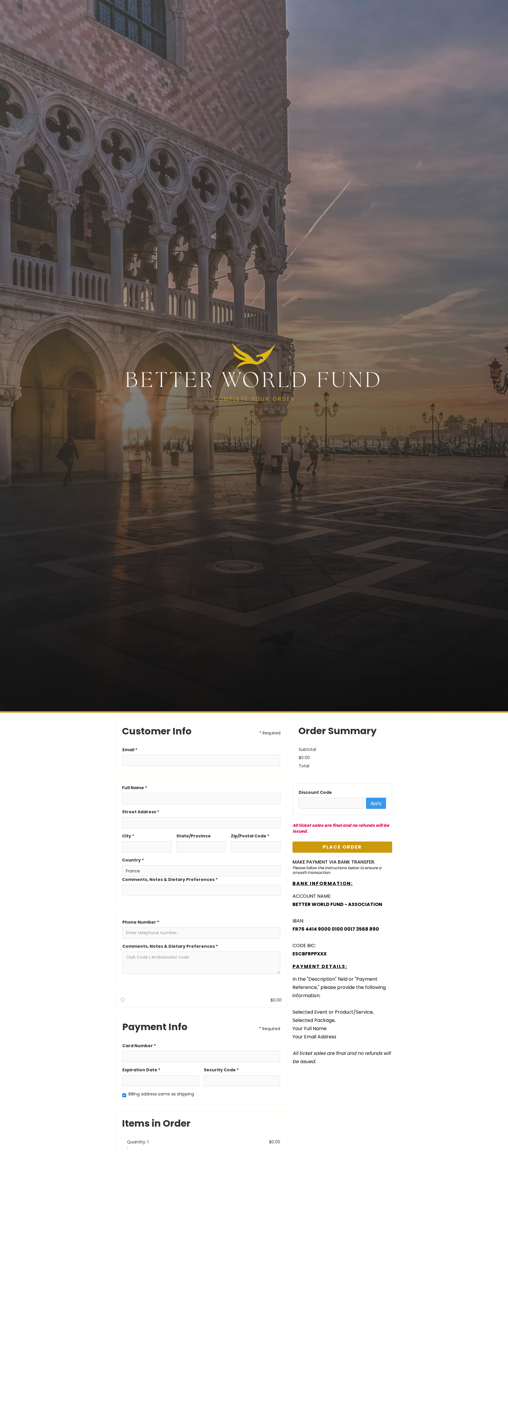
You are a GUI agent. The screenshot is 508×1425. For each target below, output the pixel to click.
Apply (376, 803)
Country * (133, 860)
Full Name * (134, 788)
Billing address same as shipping (161, 1094)
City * (128, 836)
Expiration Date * (141, 1070)
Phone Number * (140, 922)
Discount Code (315, 792)
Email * (129, 750)
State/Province (193, 836)
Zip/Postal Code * (250, 836)
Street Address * (140, 812)
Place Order (342, 847)
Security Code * (221, 1070)
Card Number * (139, 1046)
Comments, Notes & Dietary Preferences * (170, 879)
